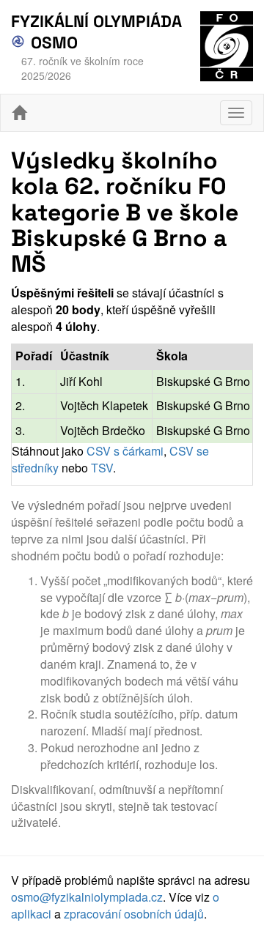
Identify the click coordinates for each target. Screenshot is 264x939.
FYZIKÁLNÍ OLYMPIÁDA (96, 21)
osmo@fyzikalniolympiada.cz (87, 896)
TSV (102, 467)
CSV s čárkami (125, 450)
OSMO (52, 42)
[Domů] (19, 112)
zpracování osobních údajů (134, 913)
